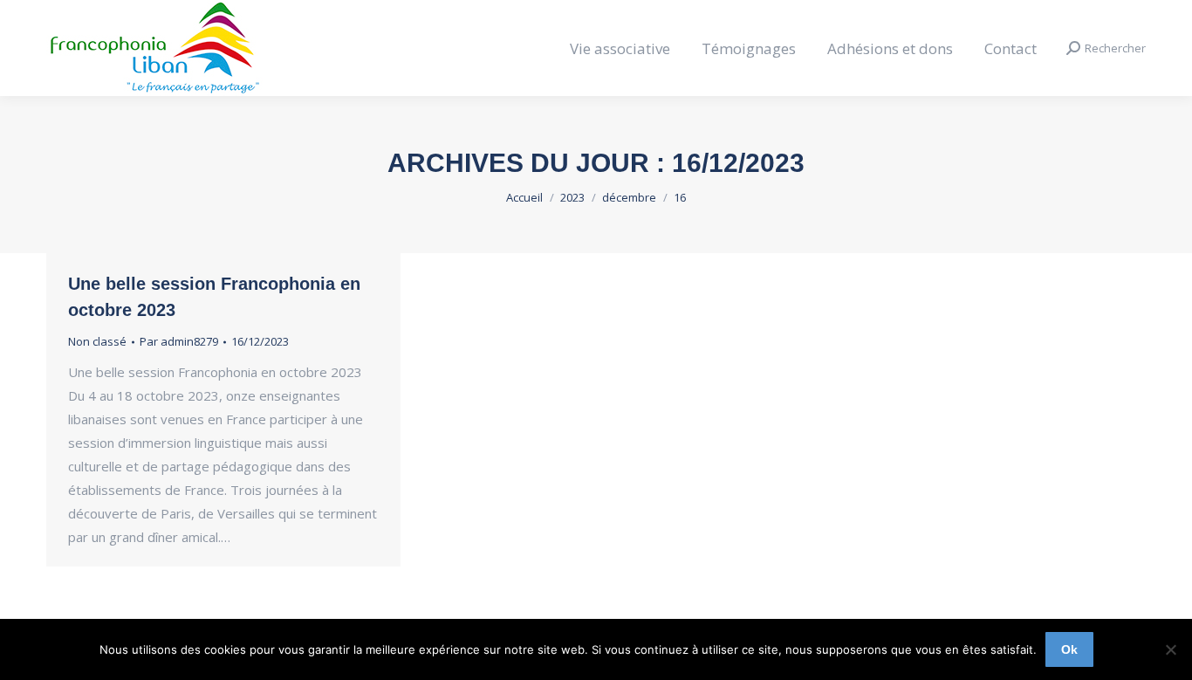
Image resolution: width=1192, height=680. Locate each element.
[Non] (1170, 649)
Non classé (97, 341)
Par (179, 341)
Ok (1069, 649)
